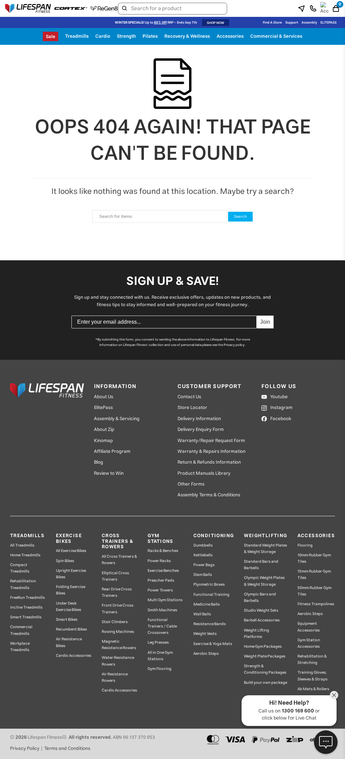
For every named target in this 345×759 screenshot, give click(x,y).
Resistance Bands (209, 624)
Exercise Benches (163, 570)
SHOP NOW (215, 23)
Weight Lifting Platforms (256, 633)
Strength (126, 36)
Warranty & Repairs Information (212, 451)
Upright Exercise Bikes (71, 573)
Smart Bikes (66, 619)
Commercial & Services (276, 36)
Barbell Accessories (262, 620)
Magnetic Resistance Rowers (119, 644)
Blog (98, 462)
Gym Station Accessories (308, 643)
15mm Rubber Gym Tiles (314, 574)
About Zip (104, 429)
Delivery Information (199, 418)
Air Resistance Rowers (115, 677)
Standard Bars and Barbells (261, 564)
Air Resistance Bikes (69, 642)
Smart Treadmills (25, 617)
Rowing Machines (118, 632)
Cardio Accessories (73, 655)
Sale (50, 37)
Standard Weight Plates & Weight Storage (265, 548)
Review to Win (109, 473)
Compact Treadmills (19, 568)
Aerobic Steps (206, 653)
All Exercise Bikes (71, 551)
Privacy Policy (24, 748)
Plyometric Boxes (209, 584)
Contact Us (189, 397)
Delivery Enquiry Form (201, 429)
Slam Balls (202, 575)
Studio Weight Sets (261, 610)
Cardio (102, 36)
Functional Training (211, 594)
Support (291, 23)
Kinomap (103, 440)
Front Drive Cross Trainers (117, 608)
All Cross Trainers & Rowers (119, 559)
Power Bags (204, 565)
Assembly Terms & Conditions (209, 495)
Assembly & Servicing (116, 418)
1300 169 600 (298, 711)
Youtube (279, 397)
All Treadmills (22, 545)
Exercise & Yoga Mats (212, 644)
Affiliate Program (112, 451)
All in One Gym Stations (160, 655)
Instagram (281, 407)
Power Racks (159, 561)
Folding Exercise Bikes (70, 590)
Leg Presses (158, 642)
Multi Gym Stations (165, 600)
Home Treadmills (25, 555)
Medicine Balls (206, 604)
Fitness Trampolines (315, 604)
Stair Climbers (115, 622)
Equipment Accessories (308, 626)
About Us (103, 397)
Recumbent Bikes (71, 629)
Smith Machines (162, 610)
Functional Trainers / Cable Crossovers (162, 626)
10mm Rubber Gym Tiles (314, 558)
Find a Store (272, 23)
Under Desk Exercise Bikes (68, 606)
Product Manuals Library (204, 473)
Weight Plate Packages (264, 656)
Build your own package (265, 682)
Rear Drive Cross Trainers (117, 592)
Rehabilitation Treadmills (23, 584)
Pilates (150, 36)
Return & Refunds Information (209, 462)
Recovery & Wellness (187, 36)
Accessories (230, 36)
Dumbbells (203, 545)
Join (265, 322)
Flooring (305, 545)
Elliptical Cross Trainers (115, 576)
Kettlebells (203, 555)
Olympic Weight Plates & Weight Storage (264, 581)
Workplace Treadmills (20, 646)
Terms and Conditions (67, 748)
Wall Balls (202, 614)
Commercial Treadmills (21, 630)
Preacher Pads (161, 580)
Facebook (280, 418)
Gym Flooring (159, 669)
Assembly (309, 23)
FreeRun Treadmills (27, 597)
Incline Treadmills (26, 607)
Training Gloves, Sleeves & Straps (312, 675)
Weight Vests (205, 634)
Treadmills (77, 36)
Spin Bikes (65, 561)
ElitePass (103, 407)
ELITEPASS (328, 23)
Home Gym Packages (263, 646)
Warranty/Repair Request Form (211, 440)
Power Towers (160, 590)
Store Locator (192, 407)
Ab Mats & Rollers (313, 689)
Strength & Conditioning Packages (265, 669)
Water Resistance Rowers (118, 660)
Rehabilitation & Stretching (312, 659)
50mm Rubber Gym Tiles (314, 591)
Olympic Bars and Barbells (260, 597)
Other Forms (191, 484)
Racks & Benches (163, 551)
